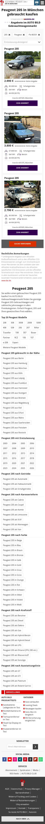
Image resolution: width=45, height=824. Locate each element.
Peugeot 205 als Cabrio (13, 500)
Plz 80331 (33, 35)
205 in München (11, 4)
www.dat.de (6, 281)
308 (12, 323)
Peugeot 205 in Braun (12, 550)
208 (4, 323)
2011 (5, 453)
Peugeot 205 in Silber (12, 595)
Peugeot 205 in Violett (13, 600)
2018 (32, 458)
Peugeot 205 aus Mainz (13, 418)
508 (12, 328)
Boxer (33, 332)
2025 (23, 468)
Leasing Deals (31, 705)
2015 (5, 458)
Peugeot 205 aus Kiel (12, 408)
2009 (23, 448)
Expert (15, 342)
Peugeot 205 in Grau (12, 570)
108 (17, 332)
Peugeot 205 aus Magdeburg (16, 403)
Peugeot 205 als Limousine (15, 515)
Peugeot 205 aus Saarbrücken (16, 423)
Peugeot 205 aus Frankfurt (15, 383)
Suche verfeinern (22, 244)
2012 (14, 453)
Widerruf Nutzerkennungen (22, 800)
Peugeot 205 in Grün (12, 575)
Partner (6, 337)
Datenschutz (17, 789)
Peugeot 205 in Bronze (13, 555)
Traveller (7, 332)
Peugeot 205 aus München (15, 368)
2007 (5, 448)
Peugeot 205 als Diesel (13, 620)
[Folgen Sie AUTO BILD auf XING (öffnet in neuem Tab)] (20, 759)
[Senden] (35, 746)
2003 (5, 443)
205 (25, 2)
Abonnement (11, 770)
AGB (7, 789)
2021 (23, 463)
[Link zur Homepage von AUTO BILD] (2, 2)
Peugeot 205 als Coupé (13, 505)
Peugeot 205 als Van (12, 529)
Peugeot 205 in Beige (12, 540)
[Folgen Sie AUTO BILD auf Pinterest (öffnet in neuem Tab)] (25, 759)
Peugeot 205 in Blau (12, 545)
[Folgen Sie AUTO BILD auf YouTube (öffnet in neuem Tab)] (10, 759)
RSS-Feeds (14, 773)
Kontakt (22, 808)
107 (32, 337)
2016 (14, 458)
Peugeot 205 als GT (11, 671)
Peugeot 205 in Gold (12, 565)
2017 (23, 458)
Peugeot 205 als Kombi (13, 510)
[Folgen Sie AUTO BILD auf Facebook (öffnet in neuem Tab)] (4, 759)
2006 (32, 443)
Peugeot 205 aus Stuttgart (15, 393)
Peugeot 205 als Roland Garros (17, 686)
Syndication (25, 770)
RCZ (16, 337)
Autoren (32, 812)
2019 (5, 463)
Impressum (11, 808)
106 (24, 337)
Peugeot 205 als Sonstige (14, 660)
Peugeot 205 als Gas (12, 630)
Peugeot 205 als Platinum (14, 681)
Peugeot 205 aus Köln (13, 373)
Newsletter (22, 741)
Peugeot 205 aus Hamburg (15, 363)
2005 (23, 443)
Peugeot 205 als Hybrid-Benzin (16, 635)
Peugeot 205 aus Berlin (13, 358)
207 (28, 328)
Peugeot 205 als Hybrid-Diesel (16, 640)
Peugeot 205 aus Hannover (15, 388)
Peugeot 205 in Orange (13, 580)
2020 (14, 463)
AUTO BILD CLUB (28, 773)
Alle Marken (9, 2)
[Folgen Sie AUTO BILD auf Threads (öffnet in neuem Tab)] (30, 759)
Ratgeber (28, 697)
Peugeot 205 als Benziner (14, 615)
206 (20, 328)
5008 (38, 323)
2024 (14, 468)
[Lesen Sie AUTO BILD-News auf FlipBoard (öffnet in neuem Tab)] (35, 759)
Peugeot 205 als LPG (12, 645)
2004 (14, 443)
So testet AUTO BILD (18, 812)
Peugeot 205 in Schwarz (13, 590)
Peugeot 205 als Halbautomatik (17, 484)
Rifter (36, 328)
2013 (23, 453)
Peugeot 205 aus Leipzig (14, 378)
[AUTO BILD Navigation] (42, 2)
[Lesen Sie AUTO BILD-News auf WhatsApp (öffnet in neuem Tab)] (41, 759)
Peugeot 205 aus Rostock (14, 432)
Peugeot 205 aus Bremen (14, 398)
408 (4, 328)
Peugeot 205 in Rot (11, 585)
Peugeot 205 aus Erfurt (13, 413)
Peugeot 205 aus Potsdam (15, 427)
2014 (32, 453)
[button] (22, 42)
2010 (32, 448)
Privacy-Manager (32, 789)
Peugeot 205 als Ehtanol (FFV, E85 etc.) (20, 650)
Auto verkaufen (32, 702)
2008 (29, 323)
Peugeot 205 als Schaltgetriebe (17, 489)
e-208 (5, 342)
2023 (5, 468)
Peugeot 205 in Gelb (12, 560)
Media (35, 770)
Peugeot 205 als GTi (12, 676)
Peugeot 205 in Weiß (12, 605)
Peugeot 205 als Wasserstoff (16, 655)
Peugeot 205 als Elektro (13, 625)
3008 (21, 323)
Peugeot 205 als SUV (12, 519)
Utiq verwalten (22, 804)
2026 (32, 468)
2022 (32, 463)
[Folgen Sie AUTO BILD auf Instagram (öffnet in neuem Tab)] (15, 759)
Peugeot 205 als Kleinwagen (15, 524)
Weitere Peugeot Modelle (14, 347)
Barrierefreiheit (22, 793)
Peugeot (19, 2)
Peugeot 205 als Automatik (15, 479)
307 (24, 332)
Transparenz (33, 808)
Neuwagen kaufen (33, 709)
